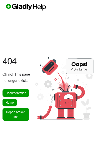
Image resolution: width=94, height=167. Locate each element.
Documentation (16, 93)
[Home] (34, 9)
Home (10, 102)
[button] (83, 154)
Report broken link (16, 114)
